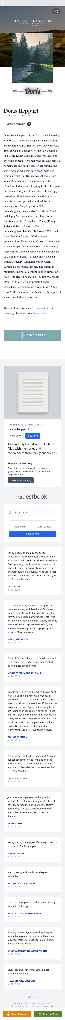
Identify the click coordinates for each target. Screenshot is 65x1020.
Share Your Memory (20, 480)
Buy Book (33, 435)
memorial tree (42, 308)
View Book (15, 435)
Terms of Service (41, 1006)
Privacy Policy (24, 1006)
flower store (39, 313)
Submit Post (32, 533)
